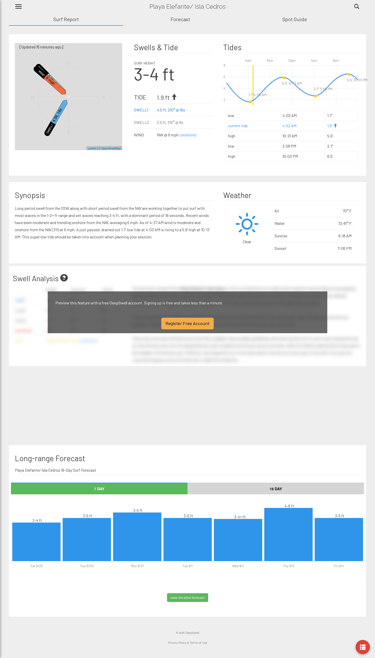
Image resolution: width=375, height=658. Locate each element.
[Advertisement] (100, 405)
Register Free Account (187, 323)
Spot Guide (294, 19)
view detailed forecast (187, 597)
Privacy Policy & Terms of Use (187, 642)
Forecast (180, 19)
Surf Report (66, 19)
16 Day (276, 488)
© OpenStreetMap (109, 148)
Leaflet (92, 148)
